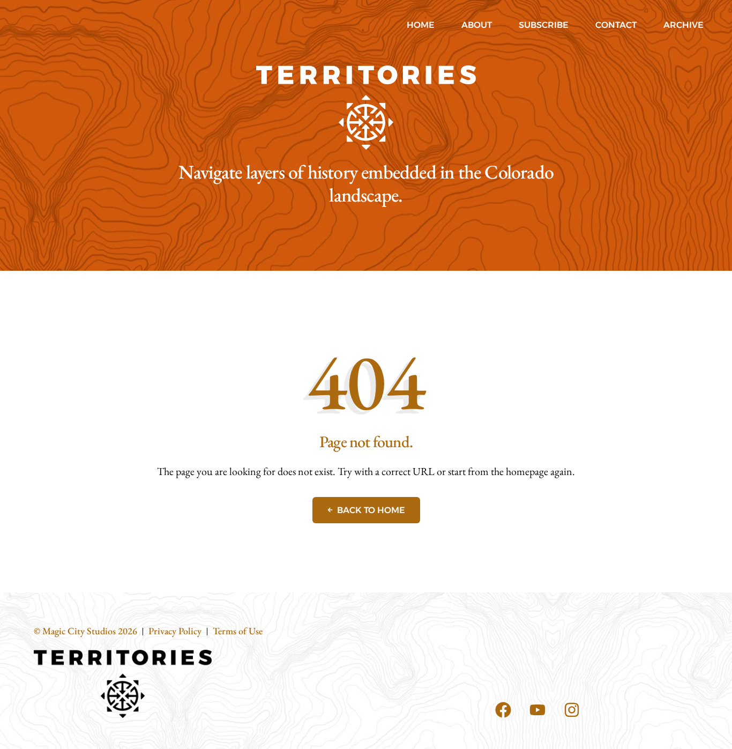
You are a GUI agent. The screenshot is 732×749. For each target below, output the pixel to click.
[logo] (366, 107)
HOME (421, 25)
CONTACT (616, 25)
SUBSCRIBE (544, 25)
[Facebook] (503, 710)
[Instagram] (572, 710)
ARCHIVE (683, 25)
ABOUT (476, 25)
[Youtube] (537, 710)
